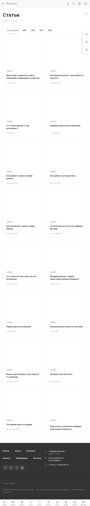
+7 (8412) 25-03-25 (56, 451)
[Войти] (80, 4)
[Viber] (16, 467)
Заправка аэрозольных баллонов (65, 126)
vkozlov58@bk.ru (54, 460)
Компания (30, 451)
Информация (21, 458)
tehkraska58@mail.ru (56, 458)
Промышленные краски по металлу (66, 327)
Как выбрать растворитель (62, 176)
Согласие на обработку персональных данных (52, 489)
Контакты (37, 458)
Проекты (6, 458)
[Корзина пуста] (85, 4)
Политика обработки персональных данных (18, 489)
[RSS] (86, 13)
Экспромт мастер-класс (61, 374)
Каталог (6, 451)
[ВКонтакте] (5, 467)
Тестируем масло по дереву (19, 424)
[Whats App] (22, 467)
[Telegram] (11, 467)
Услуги (18, 451)
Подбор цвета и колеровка (18, 327)
